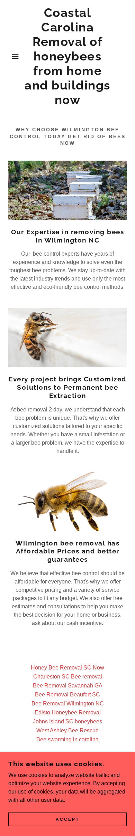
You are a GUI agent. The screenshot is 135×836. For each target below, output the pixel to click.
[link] (67, 56)
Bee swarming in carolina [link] (67, 739)
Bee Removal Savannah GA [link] (67, 685)
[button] (10, 56)
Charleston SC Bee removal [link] (67, 677)
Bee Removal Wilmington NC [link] (68, 703)
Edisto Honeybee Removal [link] (68, 712)
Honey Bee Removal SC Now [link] (67, 668)
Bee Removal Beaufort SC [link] (67, 694)
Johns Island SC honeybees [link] (67, 721)
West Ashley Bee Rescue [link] (67, 730)
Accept (67, 819)
